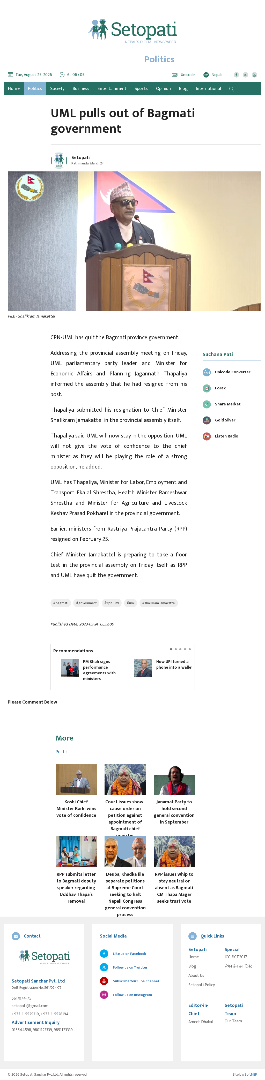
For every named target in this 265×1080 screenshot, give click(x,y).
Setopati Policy (201, 985)
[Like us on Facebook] (236, 75)
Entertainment (112, 89)
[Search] (231, 88)
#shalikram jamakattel (158, 603)
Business (81, 89)
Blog (183, 89)
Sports (141, 89)
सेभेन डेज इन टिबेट (238, 966)
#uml (131, 603)
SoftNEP (251, 1074)
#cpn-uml (111, 603)
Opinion (163, 89)
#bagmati (60, 603)
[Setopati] (44, 957)
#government (86, 603)
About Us (196, 975)
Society (57, 89)
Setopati (80, 158)
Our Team (233, 1021)
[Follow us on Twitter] (245, 75)
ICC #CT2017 (236, 957)
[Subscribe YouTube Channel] (254, 75)
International (208, 89)
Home (193, 957)
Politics (35, 89)
